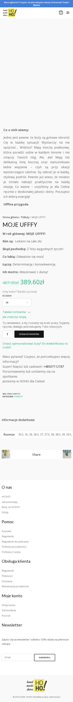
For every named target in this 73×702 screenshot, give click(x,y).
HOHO (6, 496)
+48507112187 (53, 366)
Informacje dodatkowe (18, 420)
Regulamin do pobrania (15, 541)
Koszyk (6, 615)
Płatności (7, 575)
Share (36, 454)
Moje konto (8, 605)
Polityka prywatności (14, 546)
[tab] (36, 419)
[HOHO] (36, 685)
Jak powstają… (10, 501)
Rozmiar (7, 296)
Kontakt (6, 531)
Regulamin (8, 536)
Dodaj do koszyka (29, 334)
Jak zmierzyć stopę (14, 317)
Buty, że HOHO (11, 507)
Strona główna (11, 217)
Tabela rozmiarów (14, 312)
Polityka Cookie (11, 551)
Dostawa (7, 581)
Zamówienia (9, 610)
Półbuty (25, 217)
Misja (5, 512)
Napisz (36, 5)
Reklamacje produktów (15, 586)
